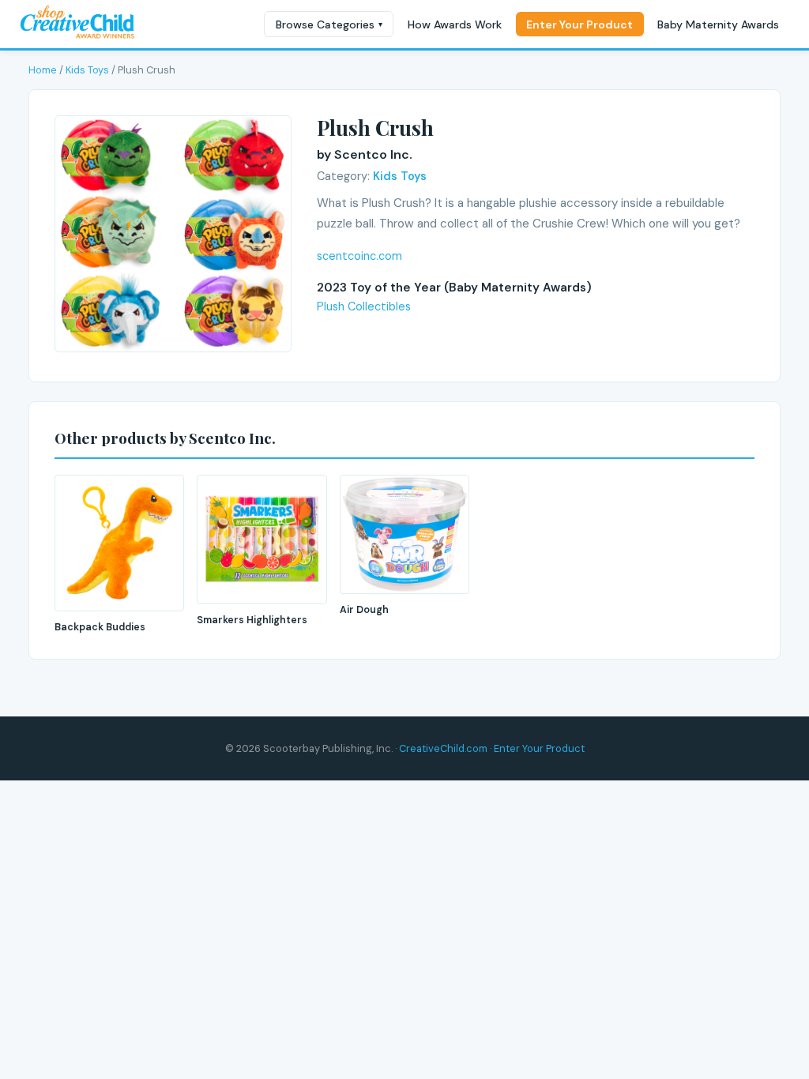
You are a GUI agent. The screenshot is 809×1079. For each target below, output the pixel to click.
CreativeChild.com (443, 748)
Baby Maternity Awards (718, 24)
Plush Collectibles (364, 306)
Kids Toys (87, 70)
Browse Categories (329, 24)
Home (42, 70)
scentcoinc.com (359, 256)
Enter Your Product (579, 24)
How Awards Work (455, 24)
